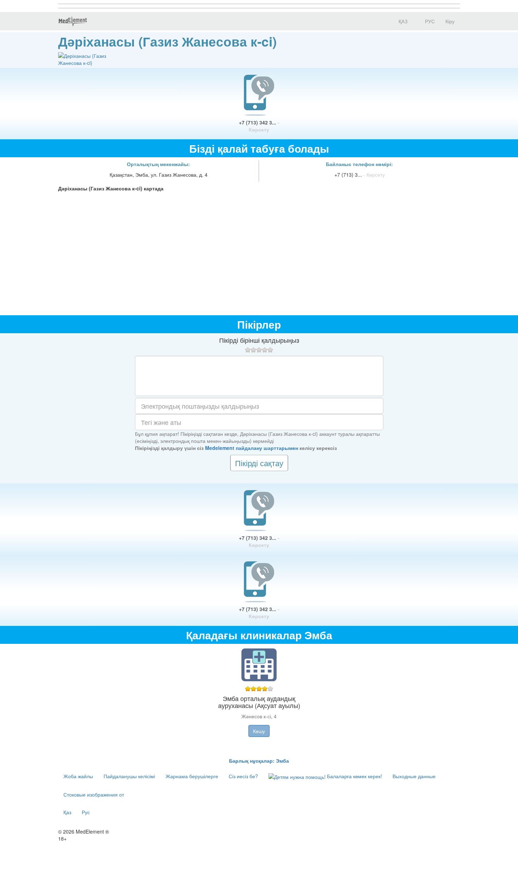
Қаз (67, 812)
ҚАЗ (402, 21)
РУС (429, 21)
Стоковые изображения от (93, 794)
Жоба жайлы (78, 776)
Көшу (259, 730)
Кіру (450, 21)
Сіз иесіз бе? (243, 776)
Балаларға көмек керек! (354, 776)
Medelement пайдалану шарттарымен (251, 447)
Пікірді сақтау (259, 462)
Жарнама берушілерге (192, 776)
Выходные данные (414, 776)
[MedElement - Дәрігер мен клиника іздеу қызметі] (72, 21)
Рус (86, 812)
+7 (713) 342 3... (259, 126)
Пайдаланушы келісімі (129, 776)
